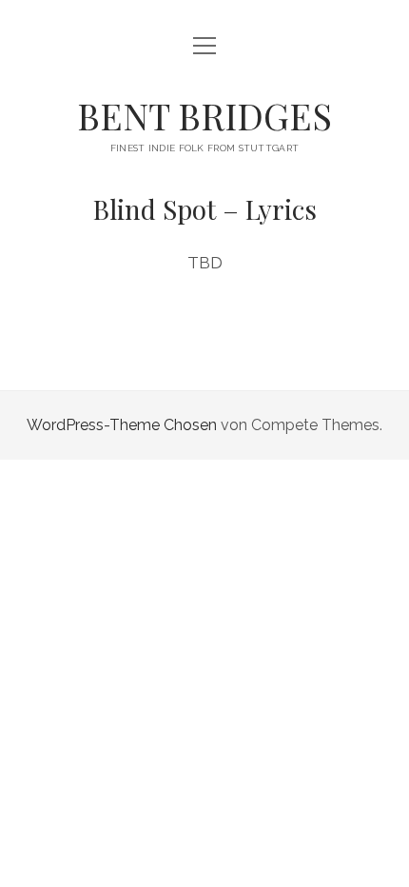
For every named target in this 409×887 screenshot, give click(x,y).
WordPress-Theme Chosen (122, 425)
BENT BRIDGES (204, 115)
